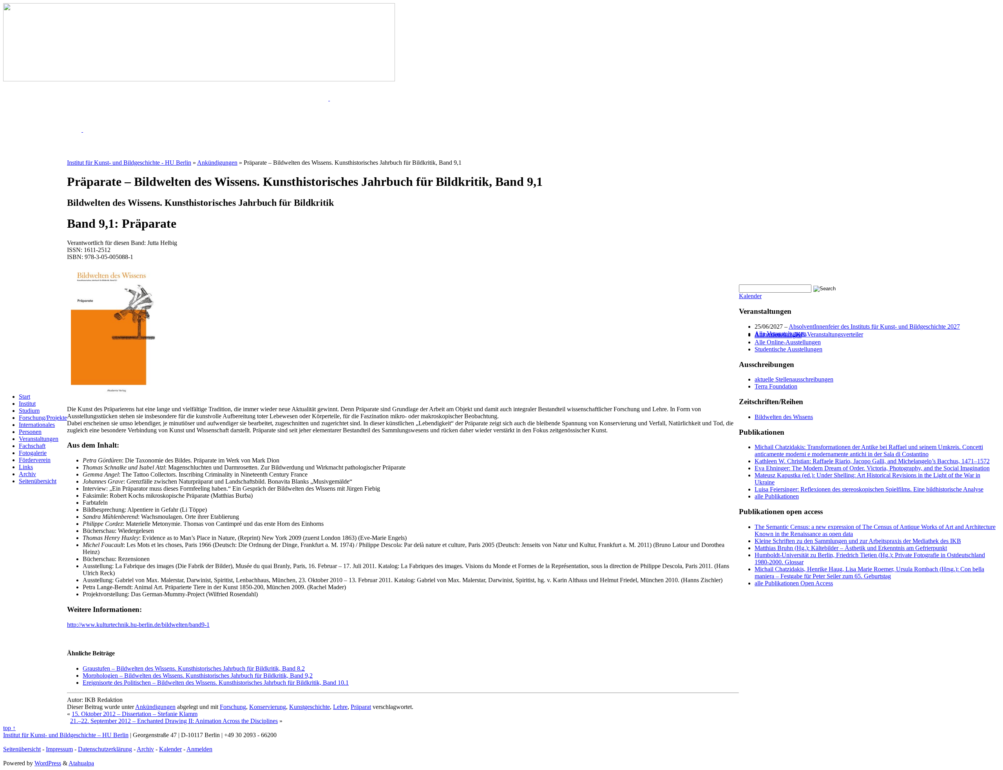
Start (24, 396)
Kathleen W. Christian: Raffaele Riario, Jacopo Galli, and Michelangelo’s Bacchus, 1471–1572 (872, 461)
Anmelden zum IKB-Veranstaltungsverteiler (809, 334)
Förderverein (35, 460)
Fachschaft (32, 446)
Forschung (233, 706)
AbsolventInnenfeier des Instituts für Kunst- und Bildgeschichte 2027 (874, 326)
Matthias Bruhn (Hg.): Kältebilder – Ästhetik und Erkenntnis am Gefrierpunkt (851, 548)
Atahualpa (81, 763)
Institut (27, 403)
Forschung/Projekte (43, 417)
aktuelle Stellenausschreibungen (794, 379)
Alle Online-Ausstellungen (788, 342)
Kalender (750, 296)
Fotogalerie (33, 453)
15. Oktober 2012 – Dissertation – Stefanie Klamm (134, 714)
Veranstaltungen (38, 438)
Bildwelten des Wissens (784, 417)
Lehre (340, 706)
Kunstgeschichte (309, 706)
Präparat (361, 706)
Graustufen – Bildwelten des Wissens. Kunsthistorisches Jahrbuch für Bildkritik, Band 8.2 (194, 668)
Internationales (37, 424)
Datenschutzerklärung (105, 749)
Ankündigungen (155, 706)
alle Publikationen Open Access (794, 583)
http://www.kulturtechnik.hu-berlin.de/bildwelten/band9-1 (138, 624)
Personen (30, 431)
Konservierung (267, 706)
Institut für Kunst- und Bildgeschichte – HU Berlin (66, 735)
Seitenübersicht (37, 481)
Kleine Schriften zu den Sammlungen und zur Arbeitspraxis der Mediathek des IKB (858, 541)
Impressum (59, 749)
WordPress (47, 763)
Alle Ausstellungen (778, 335)
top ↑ (9, 728)
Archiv (27, 474)
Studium (29, 410)
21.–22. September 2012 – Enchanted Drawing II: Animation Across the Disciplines (174, 721)
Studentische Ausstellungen (788, 349)
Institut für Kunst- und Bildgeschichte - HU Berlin (129, 162)
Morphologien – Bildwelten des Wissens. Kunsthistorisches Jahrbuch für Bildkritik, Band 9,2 (198, 675)
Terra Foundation (776, 386)
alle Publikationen (777, 496)
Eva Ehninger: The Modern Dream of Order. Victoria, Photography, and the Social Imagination (872, 468)
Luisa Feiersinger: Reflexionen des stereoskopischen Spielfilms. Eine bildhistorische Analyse (869, 489)
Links (26, 467)
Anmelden (199, 749)
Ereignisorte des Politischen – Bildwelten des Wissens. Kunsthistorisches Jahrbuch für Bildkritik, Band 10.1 (216, 682)
